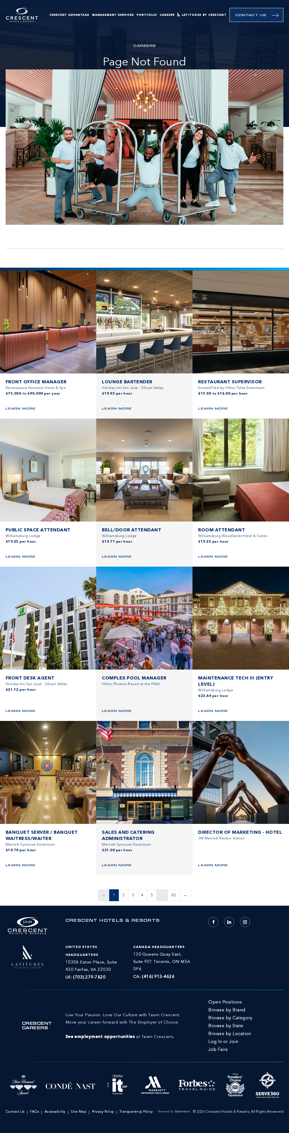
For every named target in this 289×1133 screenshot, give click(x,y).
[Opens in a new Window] (27, 956)
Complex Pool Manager (134, 678)
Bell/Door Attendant (131, 530)
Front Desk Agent (30, 678)
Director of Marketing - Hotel (240, 832)
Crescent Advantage (69, 15)
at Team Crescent (122, 1026)
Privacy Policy (103, 1112)
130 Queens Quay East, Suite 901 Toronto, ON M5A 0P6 (162, 961)
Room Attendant (221, 530)
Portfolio (147, 15)
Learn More (21, 408)
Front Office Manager (36, 382)
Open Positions (225, 1002)
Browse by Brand (226, 1010)
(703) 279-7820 (89, 977)
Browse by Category (230, 1018)
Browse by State (225, 1026)
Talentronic (182, 1111)
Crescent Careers (37, 1026)
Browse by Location (229, 1034)
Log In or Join (223, 1042)
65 (173, 895)
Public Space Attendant (38, 530)
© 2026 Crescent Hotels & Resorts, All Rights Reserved (238, 1112)
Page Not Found (144, 62)
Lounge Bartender (127, 382)
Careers (167, 15)
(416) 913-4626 (158, 977)
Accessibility (55, 1112)
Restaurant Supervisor (230, 382)
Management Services (113, 15)
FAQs (34, 1112)
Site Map (78, 1112)
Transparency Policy (136, 1112)
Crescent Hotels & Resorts (112, 921)
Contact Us (250, 15)
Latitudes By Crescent (204, 15)
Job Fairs (218, 1050)
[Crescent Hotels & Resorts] (22, 15)
